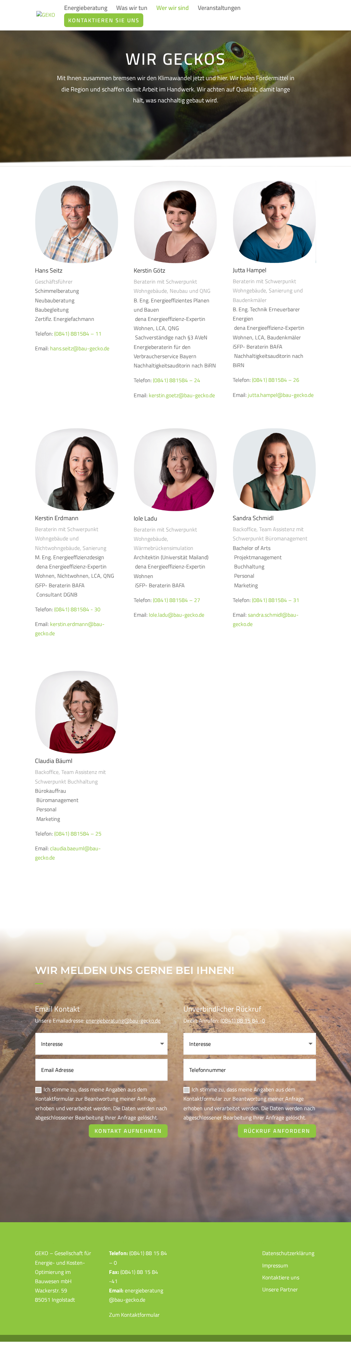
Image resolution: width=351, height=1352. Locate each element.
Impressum (275, 1265)
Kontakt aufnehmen (128, 1131)
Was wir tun (131, 9)
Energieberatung (85, 9)
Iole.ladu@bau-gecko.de (176, 615)
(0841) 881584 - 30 (77, 609)
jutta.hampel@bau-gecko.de (281, 395)
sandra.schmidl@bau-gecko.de (266, 619)
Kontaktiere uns (280, 1277)
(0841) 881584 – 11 (77, 333)
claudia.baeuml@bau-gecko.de (68, 853)
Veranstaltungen (219, 9)
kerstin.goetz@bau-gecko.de (182, 395)
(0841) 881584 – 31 (275, 600)
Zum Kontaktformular (134, 1315)
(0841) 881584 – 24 (176, 380)
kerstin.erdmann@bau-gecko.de (70, 628)
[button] (15, 1337)
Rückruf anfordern (277, 1131)
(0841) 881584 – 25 (77, 833)
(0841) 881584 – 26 (275, 380)
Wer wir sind (172, 9)
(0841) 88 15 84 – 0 (138, 1257)
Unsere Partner (280, 1289)
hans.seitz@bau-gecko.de (79, 348)
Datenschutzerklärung (288, 1253)
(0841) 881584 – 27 (176, 600)
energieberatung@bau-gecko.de (123, 1020)
